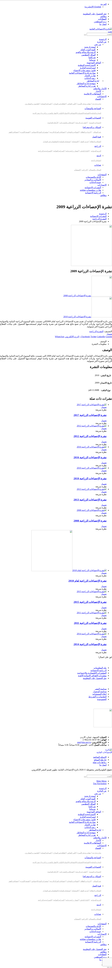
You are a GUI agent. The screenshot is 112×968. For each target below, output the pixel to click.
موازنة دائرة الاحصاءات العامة (82, 73)
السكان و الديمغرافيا (92, 127)
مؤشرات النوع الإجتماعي (39, 132)
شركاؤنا (92, 57)
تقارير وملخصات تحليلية (90, 190)
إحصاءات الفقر (14, 132)
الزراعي (85, 170)
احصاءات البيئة (96, 160)
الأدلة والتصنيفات (93, 177)
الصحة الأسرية (25, 132)
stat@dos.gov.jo (84, 742)
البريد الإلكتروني (72, 336)
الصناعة (87, 113)
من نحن (97, 44)
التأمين (60, 113)
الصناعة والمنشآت (93, 108)
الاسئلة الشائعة (100, 757)
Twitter (93, 336)
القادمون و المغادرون (32, 104)
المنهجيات (102, 174)
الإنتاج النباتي (84, 151)
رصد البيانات (90, 78)
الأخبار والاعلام (100, 88)
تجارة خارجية (96, 104)
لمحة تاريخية (90, 47)
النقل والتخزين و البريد (49, 113)
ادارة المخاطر (93, 81)
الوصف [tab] (103, 341)
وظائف (103, 16)
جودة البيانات (95, 182)
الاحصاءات (102, 96)
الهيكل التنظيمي (88, 55)
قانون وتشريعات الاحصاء (84, 70)
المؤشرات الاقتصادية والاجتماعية (92, 673)
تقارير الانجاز (90, 75)
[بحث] (85, 34)
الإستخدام (75, 142)
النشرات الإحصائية (93, 187)
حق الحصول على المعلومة (95, 14)
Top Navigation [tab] (100, 783)
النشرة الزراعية (96, 331)
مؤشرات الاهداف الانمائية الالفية (92, 675)
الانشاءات (73, 113)
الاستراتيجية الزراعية (45, 151)
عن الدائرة (102, 42)
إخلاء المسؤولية (99, 694)
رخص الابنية (37, 113)
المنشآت (77, 170)
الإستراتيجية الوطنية (87, 65)
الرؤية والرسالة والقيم (86, 52)
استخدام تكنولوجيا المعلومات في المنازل (56, 142)
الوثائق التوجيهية (94, 62)
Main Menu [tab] (101, 781)
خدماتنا (92, 60)
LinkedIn (101, 336)
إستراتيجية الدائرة (88, 68)
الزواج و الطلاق (85, 132)
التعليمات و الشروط (98, 696)
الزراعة (97, 146)
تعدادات (97, 165)
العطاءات (102, 19)
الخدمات (80, 113)
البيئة (99, 155)
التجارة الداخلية (96, 113)
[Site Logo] (100, 29)
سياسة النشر (101, 689)
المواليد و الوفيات (73, 132)
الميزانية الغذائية (58, 151)
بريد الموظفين (100, 21)
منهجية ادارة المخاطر (86, 83)
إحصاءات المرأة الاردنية (57, 132)
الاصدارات (102, 185)
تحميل (109, 334)
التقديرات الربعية (81, 123)
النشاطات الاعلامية (92, 94)
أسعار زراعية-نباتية (72, 151)
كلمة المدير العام (88, 49)
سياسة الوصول (100, 691)
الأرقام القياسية (53, 123)
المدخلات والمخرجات (67, 123)
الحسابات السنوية (95, 123)
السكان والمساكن (95, 170)
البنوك (66, 113)
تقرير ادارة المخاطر (87, 86)
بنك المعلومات (100, 668)
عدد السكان (97, 132)
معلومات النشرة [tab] (99, 344)
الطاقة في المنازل (59, 104)
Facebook (85, 336)
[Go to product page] (53, 404)
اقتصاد (98, 99)
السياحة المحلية (46, 104)
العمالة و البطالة (95, 142)
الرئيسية (103, 39)
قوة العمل (96, 137)
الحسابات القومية (93, 118)
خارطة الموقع (100, 760)
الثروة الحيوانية (96, 151)
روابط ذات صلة (100, 762)
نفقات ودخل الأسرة (84, 104)
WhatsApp (59, 336)
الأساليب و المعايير (92, 180)
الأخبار (98, 91)
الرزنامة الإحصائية (93, 193)
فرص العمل (84, 142)
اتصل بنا (103, 24)
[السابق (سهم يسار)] (111, 967)
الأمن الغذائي (71, 104)
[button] (110, 31)
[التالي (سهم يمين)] (108, 967)
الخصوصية (102, 699)
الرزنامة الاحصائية (99, 670)
